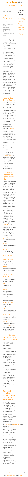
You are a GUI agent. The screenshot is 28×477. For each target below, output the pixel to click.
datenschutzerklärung (12, 472)
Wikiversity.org (7, 321)
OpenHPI (12, 33)
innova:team (20, 472)
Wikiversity (5, 35)
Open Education (6, 29)
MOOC (5, 267)
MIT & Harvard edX (8, 259)
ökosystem (21, 5)
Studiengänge (8, 155)
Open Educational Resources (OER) (8, 31)
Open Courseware (6, 27)
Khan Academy (7, 255)
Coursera (5, 249)
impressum (5, 472)
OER (4, 283)
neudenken (12, 5)
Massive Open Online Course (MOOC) (8, 25)
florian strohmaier (11, 475)
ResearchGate (15, 424)
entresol (13, 474)
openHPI (5, 289)
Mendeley (7, 424)
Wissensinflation (22, 27)
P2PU (4, 298)
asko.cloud (22, 475)
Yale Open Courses (8, 326)
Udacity (5, 308)
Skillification (21, 21)
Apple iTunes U (7, 238)
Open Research (6, 33)
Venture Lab (6, 314)
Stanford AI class (8, 302)
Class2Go (5, 243)
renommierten (10, 151)
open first (4, 5)
